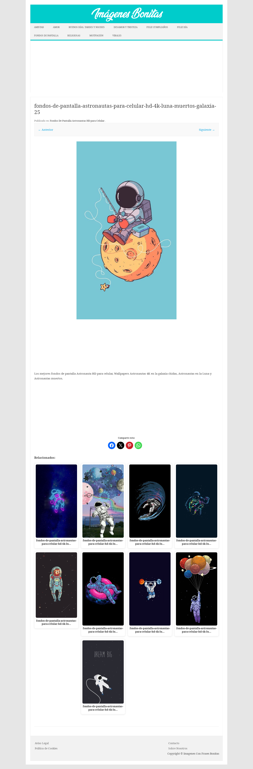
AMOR (56, 27)
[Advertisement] (126, 66)
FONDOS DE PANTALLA (46, 35)
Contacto (173, 743)
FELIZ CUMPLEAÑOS (157, 27)
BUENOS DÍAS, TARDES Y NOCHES (87, 27)
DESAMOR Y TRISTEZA (125, 27)
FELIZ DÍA (182, 27)
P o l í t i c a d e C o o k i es (46, 748)
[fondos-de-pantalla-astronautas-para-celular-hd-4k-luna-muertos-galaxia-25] (126, 230)
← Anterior (45, 129)
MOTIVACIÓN (96, 35)
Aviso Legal (42, 743)
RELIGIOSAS (73, 35)
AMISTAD (39, 27)
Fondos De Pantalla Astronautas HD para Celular (77, 120)
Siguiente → (207, 129)
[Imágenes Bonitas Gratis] (126, 22)
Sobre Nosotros (177, 748)
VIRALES (116, 35)
